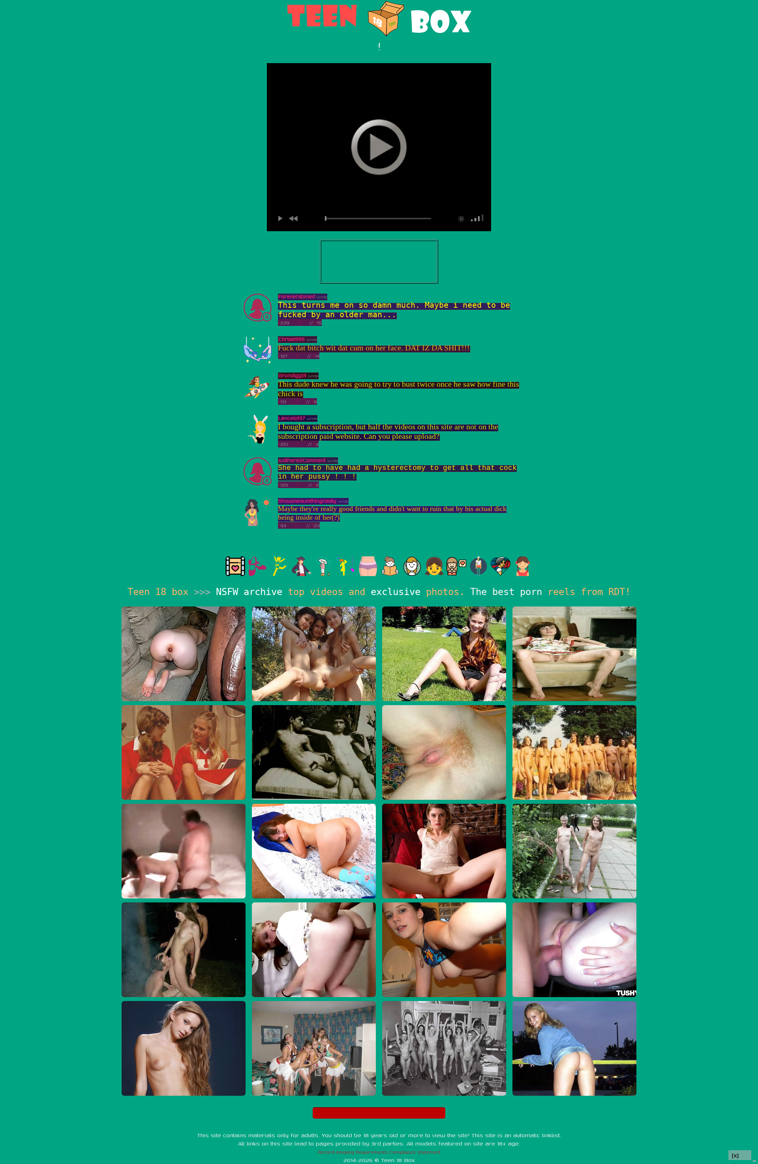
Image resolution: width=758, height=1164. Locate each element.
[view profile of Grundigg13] (257, 399)
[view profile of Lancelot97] (257, 442)
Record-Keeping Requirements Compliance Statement (379, 1152)
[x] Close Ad (740, 1155)
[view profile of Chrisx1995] (257, 363)
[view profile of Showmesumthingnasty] (257, 525)
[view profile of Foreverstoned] (257, 320)
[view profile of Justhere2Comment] (257, 484)
